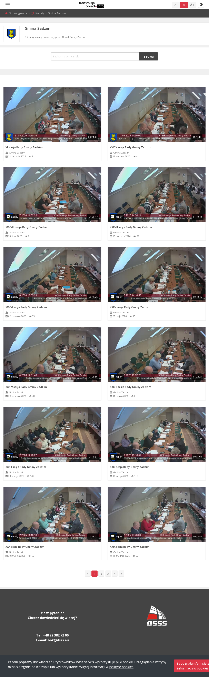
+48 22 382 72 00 (56, 635)
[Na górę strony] (196, 651)
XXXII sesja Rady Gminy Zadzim (26, 467)
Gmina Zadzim (17, 152)
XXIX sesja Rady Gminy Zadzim (129, 547)
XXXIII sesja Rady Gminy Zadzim (130, 387)
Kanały (40, 13)
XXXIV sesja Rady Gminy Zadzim (26, 387)
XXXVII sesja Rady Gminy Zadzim (131, 227)
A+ (192, 4)
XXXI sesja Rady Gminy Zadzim (129, 467)
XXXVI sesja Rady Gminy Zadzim (26, 307)
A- (176, 4)
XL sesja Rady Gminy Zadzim (24, 147)
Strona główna (18, 13)
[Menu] (8, 4)
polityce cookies (121, 667)
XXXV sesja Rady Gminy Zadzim (130, 307)
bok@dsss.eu (58, 640)
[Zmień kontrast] (201, 5)
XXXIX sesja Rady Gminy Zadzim (130, 147)
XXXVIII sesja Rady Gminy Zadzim (27, 227)
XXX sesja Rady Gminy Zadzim (25, 547)
